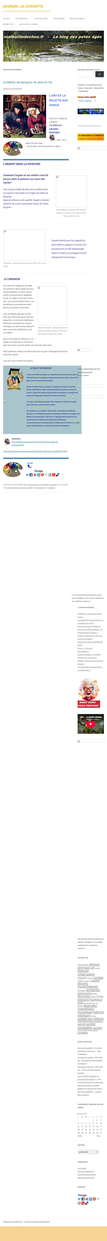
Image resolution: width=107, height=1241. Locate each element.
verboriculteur (83, 1030)
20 (86, 1129)
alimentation (83, 965)
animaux (84, 967)
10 (101, 1123)
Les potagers (58, 18)
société (29, 488)
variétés (97, 1028)
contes (98, 977)
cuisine (95, 980)
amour (94, 964)
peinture (23, 488)
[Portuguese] (92, 97)
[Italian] (89, 97)
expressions (85, 993)
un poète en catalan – (86, 1057)
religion (98, 1018)
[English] (86, 97)
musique (85, 1011)
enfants (93, 989)
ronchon (98, 1021)
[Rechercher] (99, 74)
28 (90, 1132)
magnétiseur (86, 1009)
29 (93, 1132)
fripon (93, 996)
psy (90, 1018)
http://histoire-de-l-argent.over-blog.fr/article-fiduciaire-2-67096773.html (35, 451)
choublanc (51, 488)
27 (86, 1132)
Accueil (6, 18)
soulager (85, 1027)
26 (82, 1132)
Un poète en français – (86, 1067)
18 (78, 1129)
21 (90, 1129)
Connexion (82, 1168)
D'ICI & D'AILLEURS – (86, 1048)
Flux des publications (86, 1171)
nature (98, 1011)
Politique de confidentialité (12, 1222)
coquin (81, 981)
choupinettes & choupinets (38, 484)
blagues (83, 970)
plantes (93, 1016)
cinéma (90, 978)
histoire (16, 488)
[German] (94, 97)
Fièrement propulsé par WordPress (37, 1222)
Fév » (99, 1135)
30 (97, 1132)
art (93, 967)
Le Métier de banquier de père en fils (27, 82)
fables (95, 994)
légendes (90, 1005)
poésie (82, 1018)
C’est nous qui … (22, 18)
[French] (84, 97)
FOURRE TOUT (8, 24)
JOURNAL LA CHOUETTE (23, 6)
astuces (97, 968)
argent (9, 488)
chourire (82, 977)
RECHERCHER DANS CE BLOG (89, 69)
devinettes (82, 990)
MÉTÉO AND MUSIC (77, 18)
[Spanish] (81, 97)
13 (86, 1126)
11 (78, 1126)
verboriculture (93, 1030)
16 (97, 1126)
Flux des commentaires (87, 1174)
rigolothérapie (85, 1021)
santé (81, 1024)
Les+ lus (95, 1003)
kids (80, 1002)
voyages (83, 1032)
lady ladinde (88, 1003)
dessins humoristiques (88, 984)
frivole (99, 996)
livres (80, 1005)
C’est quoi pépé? (41, 18)
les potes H (53, 484)
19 (82, 1129)
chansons (86, 974)
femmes (84, 996)
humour (96, 999)
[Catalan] (79, 97)
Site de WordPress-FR (86, 1177)
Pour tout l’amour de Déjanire (89, 626)
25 (78, 1132)
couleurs (87, 981)
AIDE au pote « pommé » (28, 24)
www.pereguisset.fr (85, 372)
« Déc (80, 1135)
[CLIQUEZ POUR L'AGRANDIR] (71, 207)
